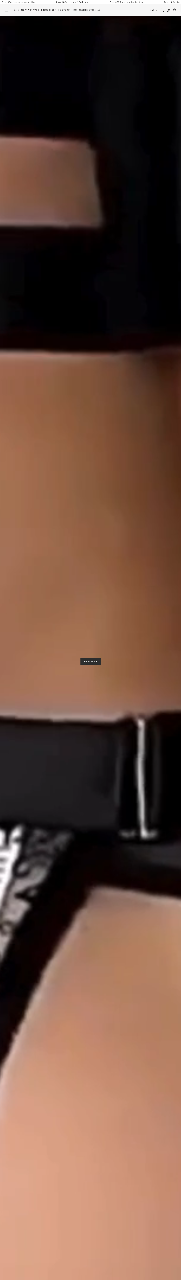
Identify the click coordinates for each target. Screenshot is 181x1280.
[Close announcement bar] (178, 2)
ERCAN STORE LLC (90, 10)
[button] (6, 10)
